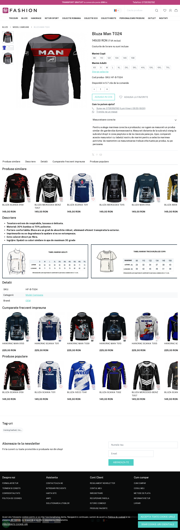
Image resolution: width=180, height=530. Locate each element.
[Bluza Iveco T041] (82, 376)
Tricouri (13, 18)
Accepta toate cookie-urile (158, 516)
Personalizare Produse (132, 18)
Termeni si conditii (11, 488)
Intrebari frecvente (56, 488)
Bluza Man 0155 (141, 205)
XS (94, 67)
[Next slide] (172, 193)
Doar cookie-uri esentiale (157, 524)
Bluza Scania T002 (110, 392)
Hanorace (36, 18)
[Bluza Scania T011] (82, 188)
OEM (28, 300)
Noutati (163, 18)
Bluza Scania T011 (77, 205)
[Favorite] (164, 10)
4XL (143, 67)
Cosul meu (139, 488)
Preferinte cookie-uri (15, 524)
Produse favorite (99, 508)
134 (117, 58)
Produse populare (99, 161)
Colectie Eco (91, 18)
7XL (168, 67)
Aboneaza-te (121, 462)
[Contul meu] (170, 10)
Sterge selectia (100, 71)
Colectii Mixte (108, 18)
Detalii (44, 161)
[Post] (94, 154)
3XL (135, 67)
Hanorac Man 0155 (13, 343)
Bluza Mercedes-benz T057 (48, 206)
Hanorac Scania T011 (47, 343)
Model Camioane (21, 27)
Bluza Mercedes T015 (111, 205)
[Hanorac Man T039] (82, 327)
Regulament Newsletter (102, 483)
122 (109, 58)
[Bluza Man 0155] (147, 188)
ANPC (48, 498)
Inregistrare (96, 493)
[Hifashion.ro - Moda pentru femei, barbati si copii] (26, 10)
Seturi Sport (52, 18)
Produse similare (11, 161)
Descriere (30, 161)
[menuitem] (8, 37)
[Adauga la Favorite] (28, 199)
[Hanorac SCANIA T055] (147, 327)
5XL (151, 67)
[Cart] (176, 10)
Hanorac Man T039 (78, 343)
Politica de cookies (116, 517)
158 (132, 58)
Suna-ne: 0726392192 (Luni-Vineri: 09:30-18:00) (120, 108)
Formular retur (10, 483)
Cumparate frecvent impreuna (69, 161)
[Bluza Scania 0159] (17, 188)
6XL (159, 67)
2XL (126, 67)
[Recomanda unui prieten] (101, 154)
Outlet (152, 18)
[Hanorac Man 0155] (17, 327)
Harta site (51, 493)
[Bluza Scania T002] (114, 376)
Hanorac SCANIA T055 (144, 343)
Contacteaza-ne (54, 483)
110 (101, 58)
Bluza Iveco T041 (77, 392)
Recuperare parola (99, 498)
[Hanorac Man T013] (114, 327)
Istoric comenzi (98, 503)
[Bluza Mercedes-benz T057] (50, 188)
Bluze (24, 18)
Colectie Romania (71, 18)
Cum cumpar (140, 483)
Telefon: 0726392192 (144, 2)
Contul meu (96, 488)
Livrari (137, 503)
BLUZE (5, 27)
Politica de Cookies (12, 498)
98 (94, 58)
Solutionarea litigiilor (57, 503)
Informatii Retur (142, 498)
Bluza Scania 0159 (12, 205)
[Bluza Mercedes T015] (114, 188)
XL (119, 67)
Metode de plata (142, 493)
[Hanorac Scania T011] (50, 327)
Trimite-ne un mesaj (106, 111)
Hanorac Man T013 (110, 343)
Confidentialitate (11, 493)
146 (125, 58)
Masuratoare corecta (104, 119)
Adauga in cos (103, 97)
